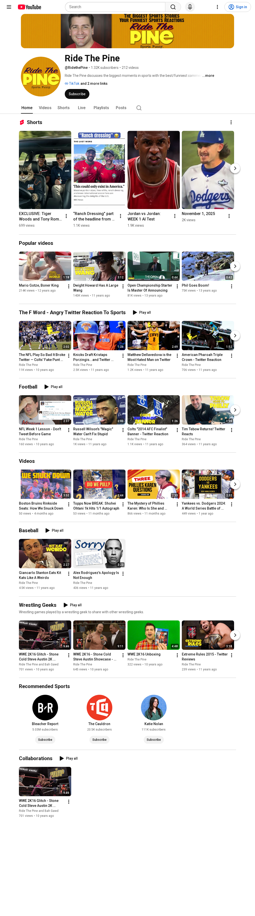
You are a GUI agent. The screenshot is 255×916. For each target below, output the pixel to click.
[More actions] (231, 122)
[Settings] (217, 7)
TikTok (73, 84)
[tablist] (127, 108)
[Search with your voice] (190, 7)
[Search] (173, 7)
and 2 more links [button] (94, 84)
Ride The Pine (28, 365)
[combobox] (116, 7)
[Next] (235, 168)
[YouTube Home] (29, 7)
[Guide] (9, 7)
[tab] (27, 108)
